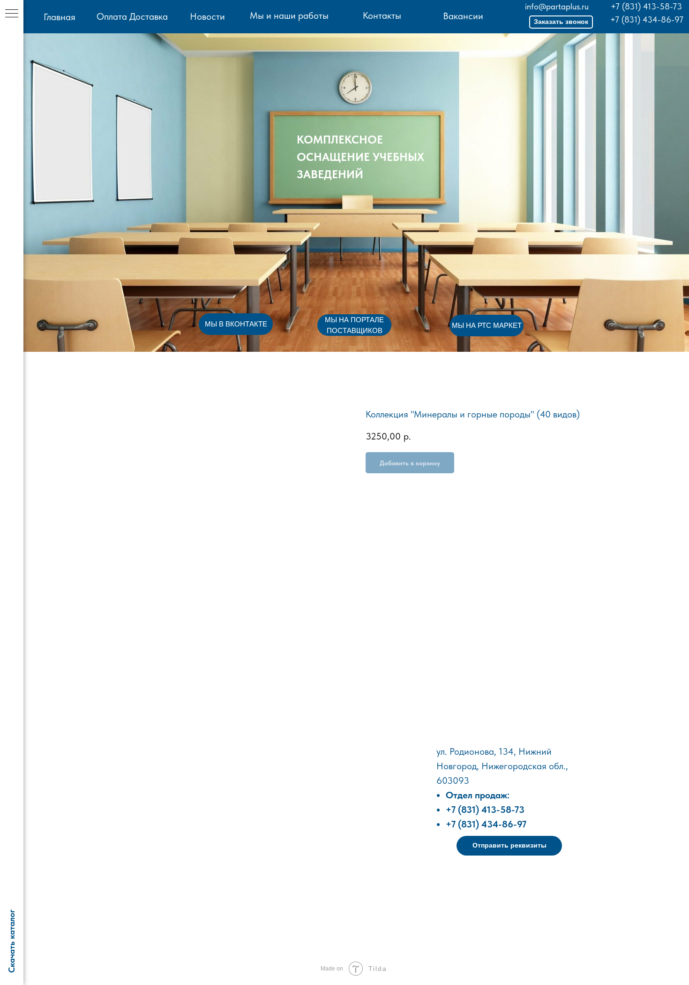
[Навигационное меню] (11, 14)
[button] (561, 22)
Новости (207, 16)
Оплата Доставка (132, 16)
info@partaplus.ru (557, 6)
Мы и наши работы (289, 15)
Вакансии (463, 16)
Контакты (382, 15)
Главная (59, 17)
